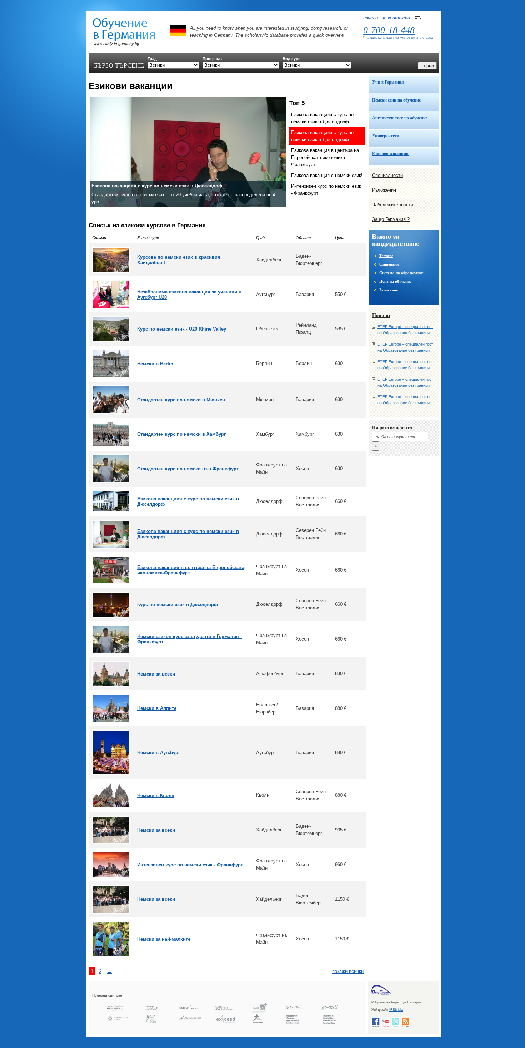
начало (370, 17)
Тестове (386, 255)
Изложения (384, 190)
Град (152, 58)
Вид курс (291, 58)
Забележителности (392, 204)
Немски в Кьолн (155, 795)
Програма (212, 58)
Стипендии (389, 264)
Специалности (387, 175)
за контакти (396, 17)
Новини (381, 315)
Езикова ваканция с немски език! (326, 175)
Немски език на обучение (396, 100)
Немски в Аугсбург (158, 752)
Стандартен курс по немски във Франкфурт (188, 468)
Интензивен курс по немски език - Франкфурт (326, 189)
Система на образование (401, 273)
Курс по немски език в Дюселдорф (177, 604)
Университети (385, 135)
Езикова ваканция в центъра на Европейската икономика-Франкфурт (325, 157)
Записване (388, 290)
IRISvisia (396, 1010)
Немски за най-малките (163, 939)
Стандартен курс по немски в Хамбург (181, 434)
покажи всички (348, 971)
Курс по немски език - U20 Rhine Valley (181, 329)
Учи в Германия (388, 82)
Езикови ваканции (390, 153)
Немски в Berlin (155, 363)
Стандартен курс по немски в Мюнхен (181, 399)
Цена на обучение (395, 281)
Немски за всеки (156, 674)
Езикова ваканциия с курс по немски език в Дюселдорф (322, 118)
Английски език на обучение (400, 117)
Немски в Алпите (156, 708)
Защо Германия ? (391, 219)
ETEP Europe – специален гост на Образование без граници (405, 330)
